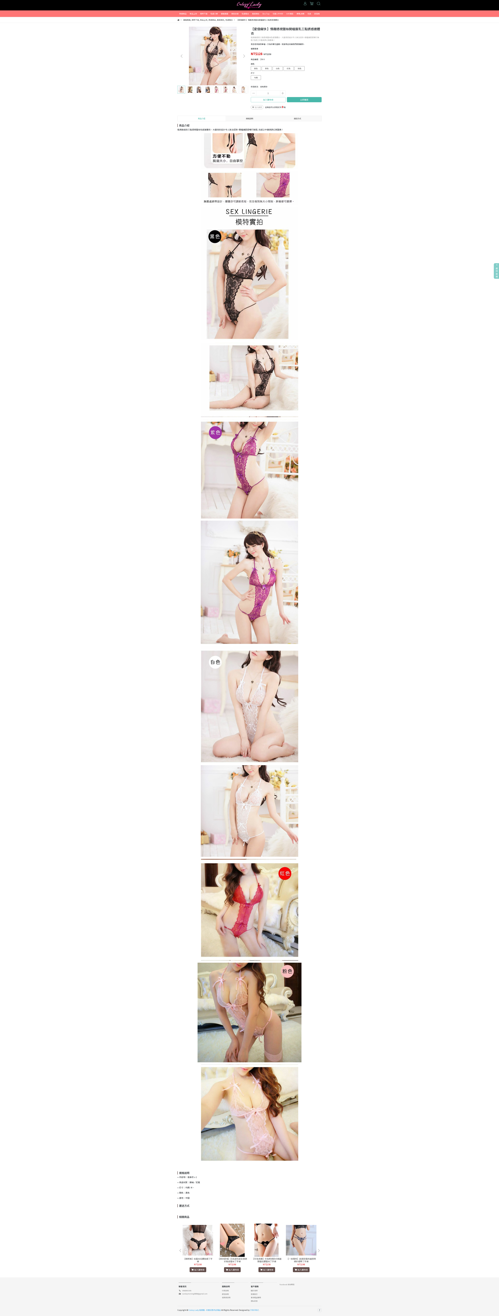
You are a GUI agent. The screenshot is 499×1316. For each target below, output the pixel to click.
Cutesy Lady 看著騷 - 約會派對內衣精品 (205, 1310)
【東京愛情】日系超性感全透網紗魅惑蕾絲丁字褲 (232, 1260)
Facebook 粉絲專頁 (287, 1284)
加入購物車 (268, 99)
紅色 (288, 68)
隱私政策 (254, 1301)
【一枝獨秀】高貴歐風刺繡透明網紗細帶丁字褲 (301, 1260)
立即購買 (304, 99)
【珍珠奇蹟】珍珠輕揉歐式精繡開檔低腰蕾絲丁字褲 (266, 1260)
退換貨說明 (226, 1297)
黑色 (256, 68)
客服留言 (254, 1294)
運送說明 (225, 1294)
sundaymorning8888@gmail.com (194, 1293)
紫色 (267, 68)
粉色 (299, 68)
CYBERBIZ (254, 1310)
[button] (244, 56)
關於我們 (254, 1290)
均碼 (256, 77)
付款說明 (225, 1290)
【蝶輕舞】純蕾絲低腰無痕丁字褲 (197, 1260)
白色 (278, 68)
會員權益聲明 (256, 1297)
